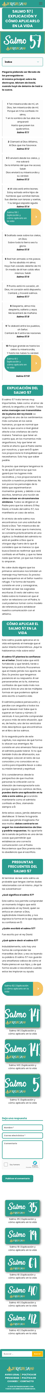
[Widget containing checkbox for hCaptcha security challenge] (21, 1164)
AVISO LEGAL (12, 1374)
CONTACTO (27, 1381)
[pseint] (20, 1371)
